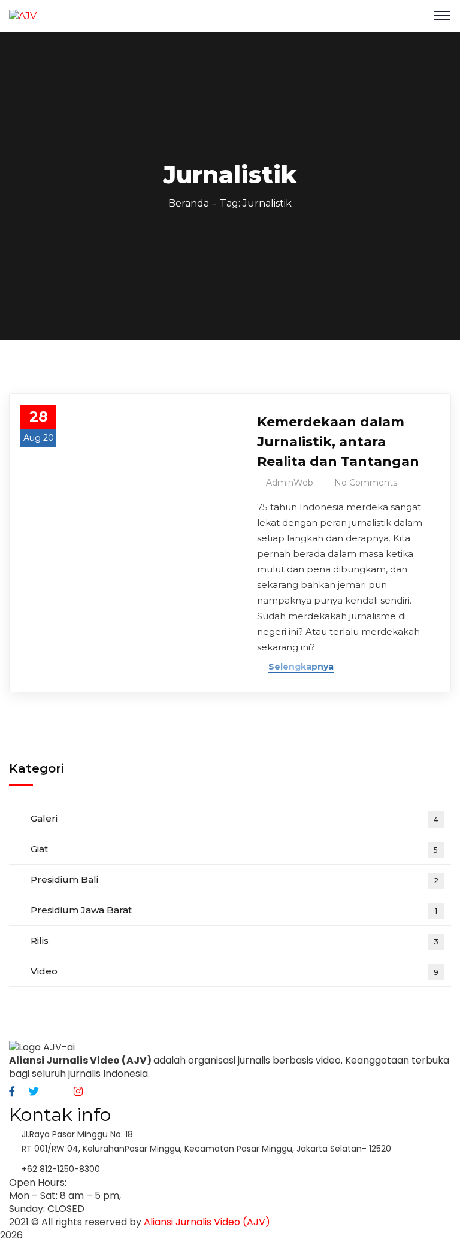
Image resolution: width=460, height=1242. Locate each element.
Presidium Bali (234, 879)
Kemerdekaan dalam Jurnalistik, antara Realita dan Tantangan (338, 441)
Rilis (234, 940)
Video (234, 971)
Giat (234, 849)
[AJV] (23, 15)
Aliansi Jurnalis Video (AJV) (207, 1222)
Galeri (234, 818)
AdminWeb (289, 482)
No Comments (365, 482)
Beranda (188, 203)
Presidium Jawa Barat (234, 910)
